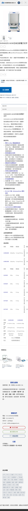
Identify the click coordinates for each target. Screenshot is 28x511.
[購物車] (25, 2)
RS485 (4, 477)
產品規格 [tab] (4, 109)
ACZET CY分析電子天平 (7, 366)
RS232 (4, 97)
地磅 (4, 482)
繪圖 (13, 97)
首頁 (1, 41)
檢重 (13, 487)
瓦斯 (4, 489)
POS (16, 474)
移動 (16, 489)
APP (4, 474)
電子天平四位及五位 (7, 95)
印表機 (7, 97)
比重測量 (16, 97)
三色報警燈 (13, 477)
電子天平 (6, 41)
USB (8, 477)
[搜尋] (21, 2)
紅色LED (5, 492)
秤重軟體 (12, 489)
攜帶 (16, 482)
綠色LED (10, 492)
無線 (20, 487)
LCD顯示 (12, 474)
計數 (4, 494)
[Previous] (3, 21)
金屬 (20, 494)
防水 (23, 494)
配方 (10, 97)
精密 (20, 489)
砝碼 (7, 489)
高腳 (8, 497)
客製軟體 (8, 482)
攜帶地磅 (21, 482)
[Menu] (19, 2)
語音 (11, 494)
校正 (14, 484)
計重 (7, 494)
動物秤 (15, 479)
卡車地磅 (21, 479)
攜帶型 (4, 484)
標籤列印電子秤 (6, 487)
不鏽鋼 (4, 479)
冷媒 (8, 479)
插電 (13, 482)
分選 (12, 479)
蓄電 (18, 492)
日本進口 (9, 484)
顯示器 (4, 497)
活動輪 (16, 487)
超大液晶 (15, 494)
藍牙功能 (23, 492)
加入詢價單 (6, 90)
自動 (15, 492)
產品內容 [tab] (4, 105)
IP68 (7, 474)
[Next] (24, 21)
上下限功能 (19, 477)
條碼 (17, 484)
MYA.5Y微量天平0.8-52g (20, 366)
